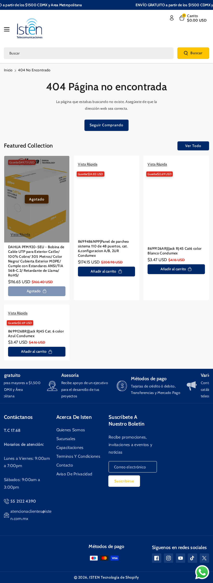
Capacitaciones (70, 447)
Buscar (196, 53)
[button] (8, 29)
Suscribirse (124, 481)
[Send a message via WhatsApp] (202, 572)
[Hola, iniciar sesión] (171, 17)
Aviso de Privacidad (74, 473)
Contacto (64, 465)
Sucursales (66, 438)
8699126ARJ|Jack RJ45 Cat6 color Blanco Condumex (175, 250)
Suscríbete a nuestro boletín (127, 420)
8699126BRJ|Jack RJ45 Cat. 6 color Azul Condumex (36, 333)
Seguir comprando (106, 125)
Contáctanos (18, 417)
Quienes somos (70, 429)
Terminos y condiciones (78, 456)
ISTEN (94, 577)
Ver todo (193, 145)
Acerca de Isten (74, 417)
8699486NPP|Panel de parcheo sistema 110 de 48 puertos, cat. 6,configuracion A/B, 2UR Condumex (103, 248)
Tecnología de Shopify (120, 577)
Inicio (8, 70)
